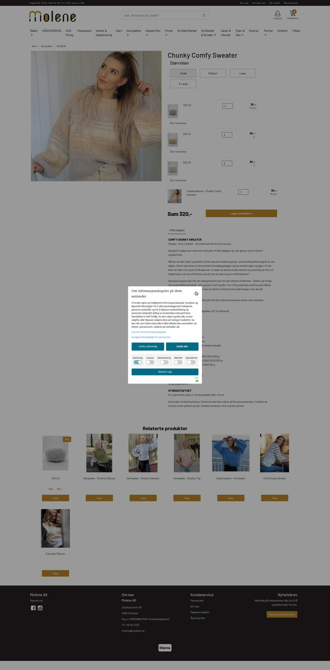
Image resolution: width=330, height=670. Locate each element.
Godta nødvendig (148, 346)
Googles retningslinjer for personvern (151, 337)
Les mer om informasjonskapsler (148, 332)
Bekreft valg (165, 371)
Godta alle (182, 346)
